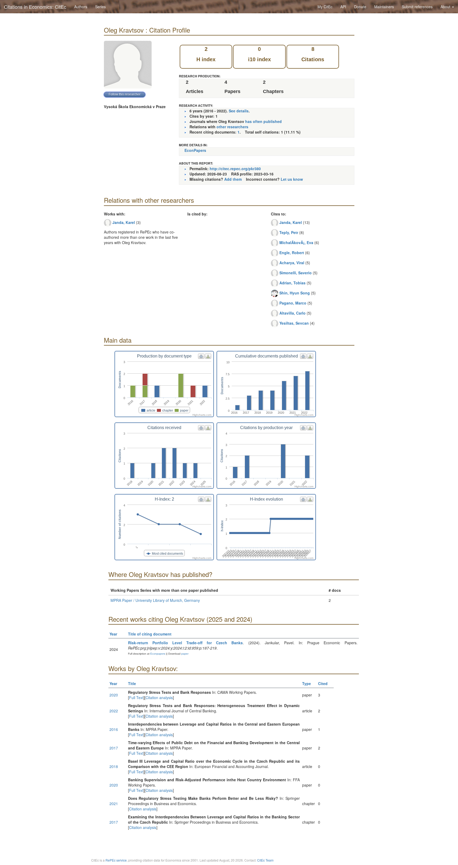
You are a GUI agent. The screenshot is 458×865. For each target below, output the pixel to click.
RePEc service (116, 860)
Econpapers (157, 653)
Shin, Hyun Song (294, 292)
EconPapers (195, 150)
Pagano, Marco (292, 303)
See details (239, 110)
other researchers (232, 126)
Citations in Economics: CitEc (35, 6)
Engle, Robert (291, 252)
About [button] (446, 6)
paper (184, 653)
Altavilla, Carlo (292, 313)
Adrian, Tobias (292, 282)
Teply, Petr (288, 232)
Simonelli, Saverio (295, 272)
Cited (323, 683)
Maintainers (384, 6)
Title (132, 683)
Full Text (136, 697)
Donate (360, 6)
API (343, 6)
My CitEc (325, 6)
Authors (80, 6)
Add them (233, 179)
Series (100, 6)
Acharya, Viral (291, 262)
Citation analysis (159, 697)
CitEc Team (265, 860)
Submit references (417, 6)
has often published (263, 121)
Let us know (292, 179)
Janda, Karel (123, 222)
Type (306, 683)
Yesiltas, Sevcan (294, 323)
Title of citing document (149, 634)
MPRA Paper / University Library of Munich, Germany (155, 600)
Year (113, 634)
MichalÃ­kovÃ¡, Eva (296, 242)
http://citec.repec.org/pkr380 (235, 168)
